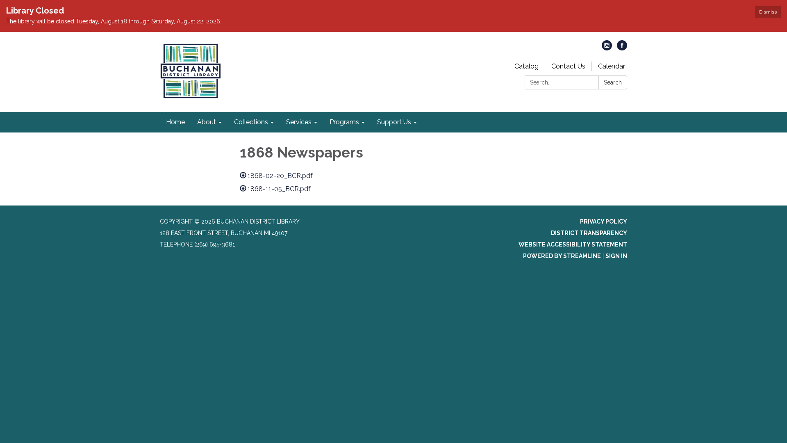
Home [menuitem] (175, 122)
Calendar (611, 66)
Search (613, 82)
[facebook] (622, 48)
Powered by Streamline (562, 256)
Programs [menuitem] (344, 122)
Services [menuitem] (299, 122)
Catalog (526, 66)
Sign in (616, 256)
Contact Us (568, 66)
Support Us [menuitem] (394, 122)
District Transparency (589, 233)
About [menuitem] (206, 122)
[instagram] (607, 48)
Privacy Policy (603, 221)
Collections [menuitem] (251, 122)
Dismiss (768, 12)
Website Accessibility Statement (573, 244)
